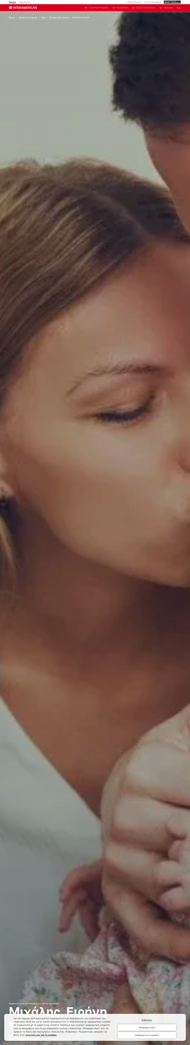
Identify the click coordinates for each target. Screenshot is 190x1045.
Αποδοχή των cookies (147, 1035)
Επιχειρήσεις (24, 2)
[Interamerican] (23, 7)
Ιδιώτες (12, 2)
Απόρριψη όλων (147, 1027)
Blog (178, 7)
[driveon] (172, 2)
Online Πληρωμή (134, 2)
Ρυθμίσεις (147, 1020)
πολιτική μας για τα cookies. (41, 1035)
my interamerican (153, 2)
